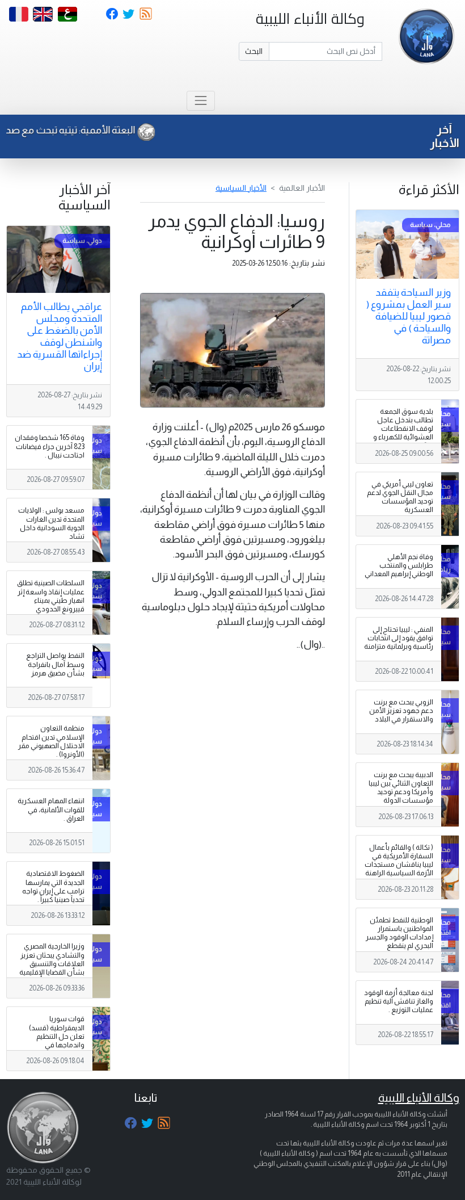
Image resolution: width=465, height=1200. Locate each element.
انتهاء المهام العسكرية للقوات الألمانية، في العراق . (51, 809)
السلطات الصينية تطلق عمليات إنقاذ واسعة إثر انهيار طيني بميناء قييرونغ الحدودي (50, 595)
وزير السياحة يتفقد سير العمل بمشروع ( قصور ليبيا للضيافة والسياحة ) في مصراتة (408, 316)
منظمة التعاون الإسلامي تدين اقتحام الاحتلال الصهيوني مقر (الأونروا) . (51, 741)
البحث (254, 51)
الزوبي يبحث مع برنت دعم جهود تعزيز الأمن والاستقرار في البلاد (401, 710)
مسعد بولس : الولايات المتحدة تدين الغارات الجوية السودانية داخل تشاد (51, 523)
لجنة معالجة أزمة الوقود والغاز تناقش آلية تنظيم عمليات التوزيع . (398, 1001)
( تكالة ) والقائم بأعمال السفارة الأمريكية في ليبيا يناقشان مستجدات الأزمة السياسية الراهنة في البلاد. (399, 865)
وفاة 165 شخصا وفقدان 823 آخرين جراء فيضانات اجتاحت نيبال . (49, 446)
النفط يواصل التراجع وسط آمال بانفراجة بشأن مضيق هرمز (55, 664)
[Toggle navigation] (200, 101)
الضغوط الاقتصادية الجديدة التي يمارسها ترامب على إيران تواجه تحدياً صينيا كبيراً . (53, 886)
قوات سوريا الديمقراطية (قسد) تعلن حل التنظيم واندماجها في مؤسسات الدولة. (56, 1036)
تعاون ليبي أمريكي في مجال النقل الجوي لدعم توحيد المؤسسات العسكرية (400, 497)
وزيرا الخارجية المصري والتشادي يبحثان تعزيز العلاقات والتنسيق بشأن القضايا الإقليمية (51, 959)
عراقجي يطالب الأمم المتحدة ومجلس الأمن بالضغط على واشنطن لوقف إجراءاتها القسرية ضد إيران (59, 336)
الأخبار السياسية (241, 187)
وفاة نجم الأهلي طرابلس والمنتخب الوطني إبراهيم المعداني (399, 565)
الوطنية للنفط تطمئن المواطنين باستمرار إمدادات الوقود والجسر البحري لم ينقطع (399, 933)
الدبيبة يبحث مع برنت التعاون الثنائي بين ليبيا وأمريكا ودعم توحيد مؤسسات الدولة (401, 787)
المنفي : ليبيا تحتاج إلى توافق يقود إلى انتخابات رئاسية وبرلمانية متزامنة (398, 638)
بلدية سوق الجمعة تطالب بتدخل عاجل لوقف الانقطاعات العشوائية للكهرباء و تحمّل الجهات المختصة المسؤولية (401, 433)
